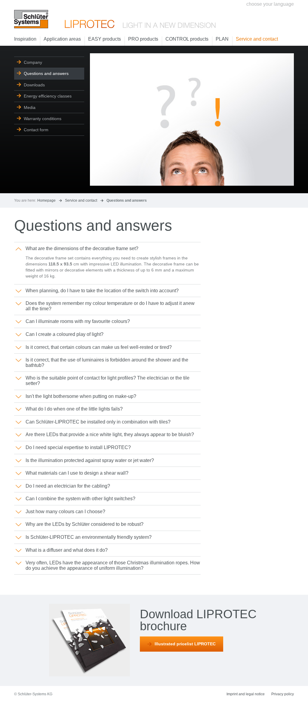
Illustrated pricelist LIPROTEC (185, 643)
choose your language (270, 4)
